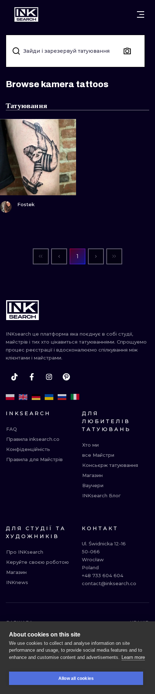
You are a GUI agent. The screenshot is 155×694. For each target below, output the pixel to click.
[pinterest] (66, 377)
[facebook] (31, 377)
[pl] (10, 397)
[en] (23, 397)
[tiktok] (14, 377)
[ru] (62, 397)
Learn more (133, 657)
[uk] (49, 397)
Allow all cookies (76, 678)
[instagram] (49, 377)
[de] (36, 397)
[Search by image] (127, 51)
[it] (75, 397)
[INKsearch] (26, 14)
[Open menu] (140, 14)
